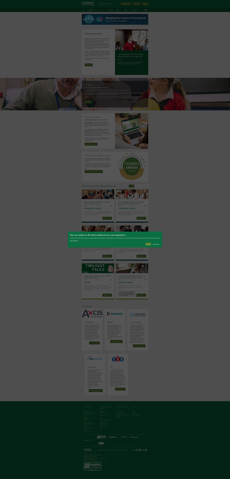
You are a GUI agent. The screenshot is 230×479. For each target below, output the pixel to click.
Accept (148, 244)
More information (74, 240)
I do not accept (156, 244)
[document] (115, 238)
